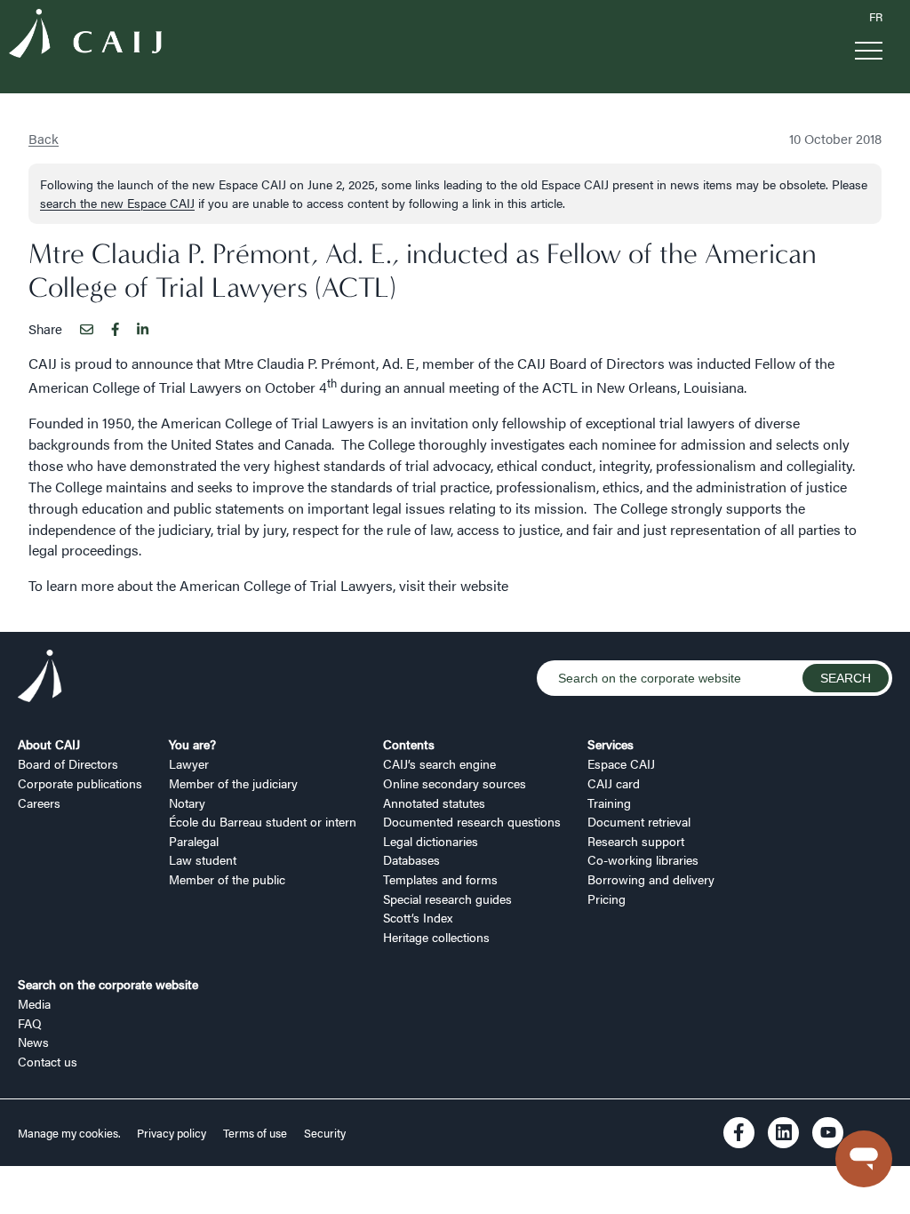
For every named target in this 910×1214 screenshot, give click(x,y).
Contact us (47, 1061)
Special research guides (447, 898)
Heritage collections (436, 937)
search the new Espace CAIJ (117, 203)
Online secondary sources (454, 783)
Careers (39, 802)
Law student (202, 859)
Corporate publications (80, 783)
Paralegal (194, 841)
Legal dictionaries (430, 841)
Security (325, 1133)
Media (34, 1003)
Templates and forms (440, 879)
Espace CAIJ (621, 763)
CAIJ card (613, 783)
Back (43, 138)
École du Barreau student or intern (262, 821)
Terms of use (255, 1133)
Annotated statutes (434, 802)
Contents (409, 744)
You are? (192, 744)
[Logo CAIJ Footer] (40, 678)
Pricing (606, 898)
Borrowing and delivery (650, 879)
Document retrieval (638, 821)
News (33, 1041)
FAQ (30, 1023)
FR (875, 17)
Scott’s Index (417, 917)
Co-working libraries (642, 859)
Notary (187, 802)
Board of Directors (68, 763)
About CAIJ (49, 744)
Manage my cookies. (71, 1133)
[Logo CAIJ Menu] (85, 36)
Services (610, 744)
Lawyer (189, 763)
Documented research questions (472, 821)
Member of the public (227, 879)
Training (609, 802)
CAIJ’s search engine (439, 763)
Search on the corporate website (108, 984)
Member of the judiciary (233, 783)
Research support (635, 841)
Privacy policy (171, 1133)
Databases (411, 859)
